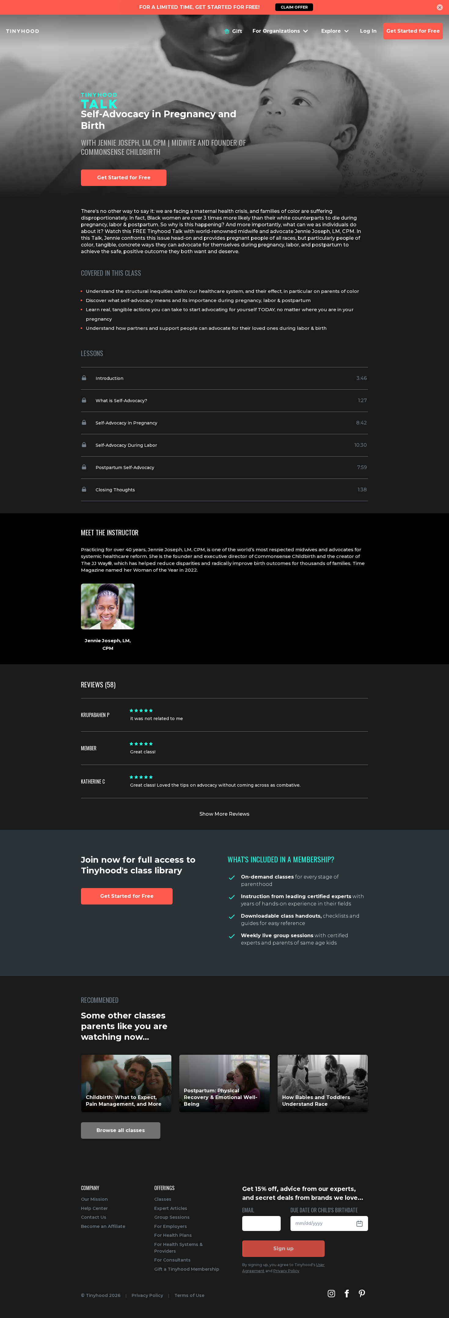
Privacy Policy (286, 1271)
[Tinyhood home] (22, 31)
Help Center (94, 1208)
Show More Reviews (224, 814)
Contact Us (93, 1217)
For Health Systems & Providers (178, 1248)
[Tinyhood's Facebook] (347, 1293)
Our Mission (94, 1199)
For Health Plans (173, 1235)
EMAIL (248, 1210)
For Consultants (172, 1260)
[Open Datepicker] (362, 1223)
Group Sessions (172, 1217)
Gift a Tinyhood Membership (186, 1269)
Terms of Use (189, 1295)
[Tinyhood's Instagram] (331, 1293)
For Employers (170, 1226)
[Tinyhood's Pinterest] (362, 1293)
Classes (162, 1199)
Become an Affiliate (103, 1226)
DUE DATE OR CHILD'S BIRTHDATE (324, 1210)
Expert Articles (170, 1208)
